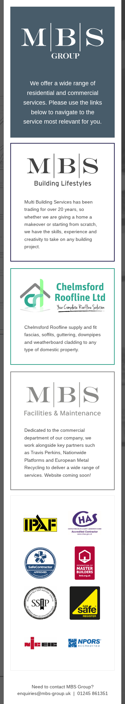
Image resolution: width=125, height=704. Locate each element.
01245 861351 (92, 693)
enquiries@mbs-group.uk (44, 693)
